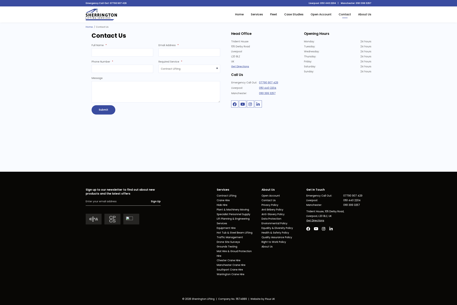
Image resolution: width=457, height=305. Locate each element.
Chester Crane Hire (228, 260)
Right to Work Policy (274, 242)
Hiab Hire (222, 205)
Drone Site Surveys (228, 242)
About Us (364, 14)
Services (257, 14)
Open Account (321, 14)
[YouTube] (242, 104)
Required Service (170, 61)
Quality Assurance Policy (277, 237)
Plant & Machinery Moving (233, 209)
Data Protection (271, 218)
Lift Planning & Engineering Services (233, 221)
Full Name (99, 45)
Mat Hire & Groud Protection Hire (234, 253)
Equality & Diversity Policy (277, 228)
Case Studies (293, 14)
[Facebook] (234, 104)
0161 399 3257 (363, 3)
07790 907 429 (118, 3)
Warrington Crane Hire (230, 274)
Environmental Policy (274, 223)
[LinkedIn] (258, 104)
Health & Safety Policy (275, 232)
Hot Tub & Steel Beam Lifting (234, 232)
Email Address (169, 45)
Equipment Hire (226, 228)
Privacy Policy (270, 205)
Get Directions (240, 66)
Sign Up (156, 201)
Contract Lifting (226, 195)
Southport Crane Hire (230, 269)
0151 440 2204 (328, 3)
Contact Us (269, 200)
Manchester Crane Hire (231, 265)
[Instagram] (250, 104)
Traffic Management (230, 237)
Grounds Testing (227, 246)
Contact (345, 14)
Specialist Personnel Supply (233, 214)
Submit (103, 109)
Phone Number (102, 61)
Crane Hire (223, 200)
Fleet (273, 14)
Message (97, 78)
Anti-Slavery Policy (273, 214)
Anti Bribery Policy (272, 209)
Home (239, 14)
